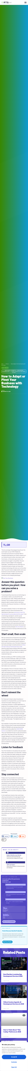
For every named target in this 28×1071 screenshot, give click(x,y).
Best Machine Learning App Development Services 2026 (13, 975)
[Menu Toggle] (25, 2)
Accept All (14, 1057)
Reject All (14, 1067)
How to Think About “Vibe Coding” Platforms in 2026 (12, 1031)
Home (2, 363)
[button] (5, 836)
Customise (14, 1062)
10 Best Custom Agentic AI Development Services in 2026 (13, 1003)
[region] (14, 1056)
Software (7, 363)
